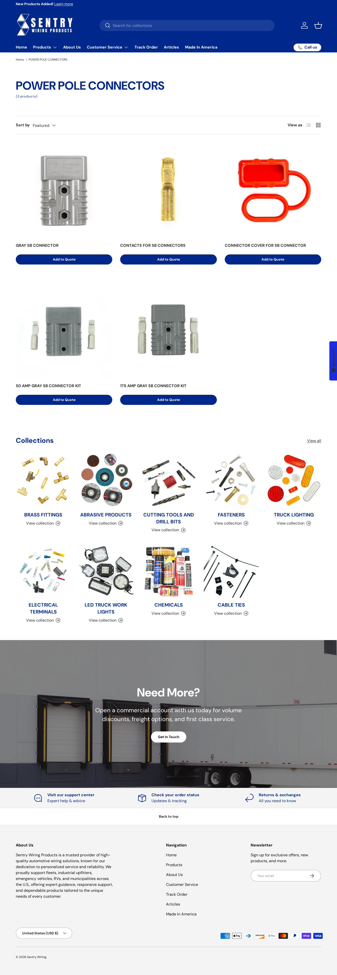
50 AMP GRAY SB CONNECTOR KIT (48, 385)
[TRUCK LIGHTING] (293, 480)
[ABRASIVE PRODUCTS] (105, 480)
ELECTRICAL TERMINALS (43, 608)
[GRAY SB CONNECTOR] (64, 190)
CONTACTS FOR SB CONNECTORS (153, 245)
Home (21, 47)
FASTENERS (231, 515)
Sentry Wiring (36, 957)
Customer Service (104, 47)
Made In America (201, 47)
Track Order (146, 47)
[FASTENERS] (231, 480)
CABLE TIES (231, 605)
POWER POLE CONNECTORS (48, 60)
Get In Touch (168, 737)
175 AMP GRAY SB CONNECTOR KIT (153, 385)
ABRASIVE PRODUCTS (105, 515)
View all (314, 440)
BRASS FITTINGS (43, 515)
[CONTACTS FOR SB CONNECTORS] (168, 190)
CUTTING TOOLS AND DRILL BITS (168, 518)
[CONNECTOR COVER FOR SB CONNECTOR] (273, 190)
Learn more (63, 4)
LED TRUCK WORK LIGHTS (106, 608)
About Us (72, 47)
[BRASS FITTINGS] (43, 480)
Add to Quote (64, 259)
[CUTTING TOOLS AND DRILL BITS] (168, 480)
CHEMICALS (168, 605)
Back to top (168, 816)
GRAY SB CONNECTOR (37, 245)
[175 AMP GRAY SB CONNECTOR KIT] (168, 331)
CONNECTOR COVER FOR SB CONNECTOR (265, 245)
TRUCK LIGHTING (294, 515)
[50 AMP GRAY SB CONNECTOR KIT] (64, 331)
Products (42, 47)
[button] (318, 25)
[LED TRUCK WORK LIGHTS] (105, 570)
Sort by (23, 125)
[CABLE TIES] (231, 570)
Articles (171, 47)
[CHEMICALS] (168, 570)
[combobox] (187, 25)
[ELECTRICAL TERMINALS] (43, 570)
